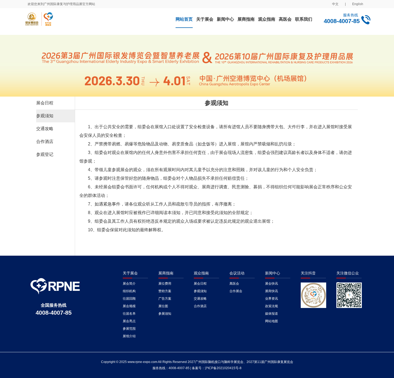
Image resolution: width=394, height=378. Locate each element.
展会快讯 (271, 283)
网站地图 (271, 321)
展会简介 (129, 283)
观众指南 (266, 19)
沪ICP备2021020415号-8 (223, 368)
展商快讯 (271, 291)
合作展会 (235, 291)
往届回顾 (129, 298)
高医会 (285, 19)
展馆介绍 (129, 336)
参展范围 (129, 329)
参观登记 (44, 154)
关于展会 (204, 19)
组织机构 (129, 291)
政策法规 (271, 306)
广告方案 (164, 298)
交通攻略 (44, 128)
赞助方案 (164, 291)
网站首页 (184, 19)
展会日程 (44, 103)
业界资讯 (271, 298)
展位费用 (164, 283)
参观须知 (44, 115)
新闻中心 (225, 19)
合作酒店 (44, 141)
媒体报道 (271, 313)
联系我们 (303, 19)
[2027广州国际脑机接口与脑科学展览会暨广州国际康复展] (82, 21)
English (357, 4)
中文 (335, 4)
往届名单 (129, 313)
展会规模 (129, 306)
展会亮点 (129, 321)
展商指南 (246, 19)
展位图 (163, 306)
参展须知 (164, 313)
